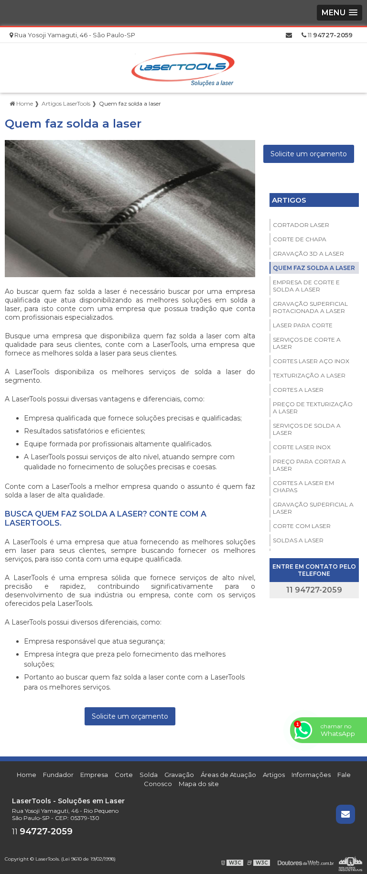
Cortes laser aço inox (311, 361)
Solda (149, 774)
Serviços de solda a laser (307, 429)
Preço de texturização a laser (313, 407)
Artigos (289, 200)
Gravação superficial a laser (313, 508)
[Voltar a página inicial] (183, 67)
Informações (311, 774)
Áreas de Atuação (228, 774)
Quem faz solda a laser (314, 267)
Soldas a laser (298, 540)
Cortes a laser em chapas (303, 486)
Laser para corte (303, 325)
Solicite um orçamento (130, 716)
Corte (124, 774)
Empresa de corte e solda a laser (306, 286)
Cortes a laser (298, 389)
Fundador (58, 774)
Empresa (94, 774)
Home (26, 774)
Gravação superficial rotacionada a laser (310, 307)
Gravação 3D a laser (308, 253)
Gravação (179, 774)
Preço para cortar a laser (309, 465)
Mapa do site (199, 784)
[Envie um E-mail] (289, 35)
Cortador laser (301, 224)
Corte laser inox (302, 447)
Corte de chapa (299, 239)
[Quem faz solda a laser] (130, 208)
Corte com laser (302, 525)
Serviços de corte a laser (307, 343)
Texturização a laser (309, 375)
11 (329, 35)
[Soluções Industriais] (350, 863)
